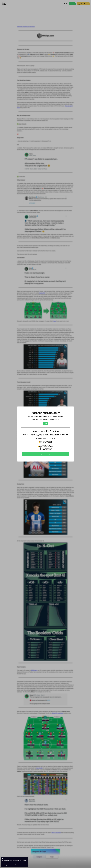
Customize (14, 865)
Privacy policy (9, 860)
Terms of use (18, 860)
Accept (5, 865)
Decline (22, 865)
